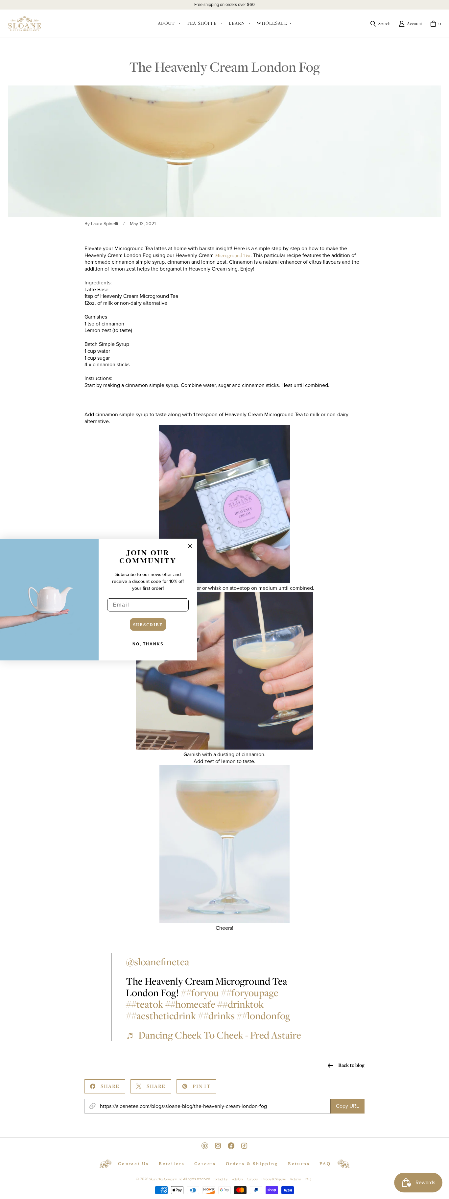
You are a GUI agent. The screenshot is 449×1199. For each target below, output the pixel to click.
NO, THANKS (148, 644)
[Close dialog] (190, 546)
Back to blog (351, 1065)
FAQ (325, 1163)
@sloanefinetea (157, 961)
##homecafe (190, 1004)
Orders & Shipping (252, 1163)
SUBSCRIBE (148, 624)
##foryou (200, 992)
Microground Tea (232, 255)
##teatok (144, 1004)
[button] (168, 23)
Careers (205, 1163)
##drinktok (240, 1004)
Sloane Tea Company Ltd (165, 1179)
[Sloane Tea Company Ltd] (24, 23)
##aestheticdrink (161, 1015)
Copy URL (347, 1106)
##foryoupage (249, 992)
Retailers (171, 1163)
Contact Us (133, 1163)
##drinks (216, 1015)
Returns (299, 1163)
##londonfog (263, 1015)
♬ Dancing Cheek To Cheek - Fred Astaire (213, 1035)
